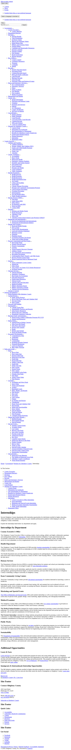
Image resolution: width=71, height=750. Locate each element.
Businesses (15, 339)
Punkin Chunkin (16, 442)
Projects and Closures (18, 327)
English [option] (17, 19)
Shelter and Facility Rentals (16, 417)
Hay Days (15, 437)
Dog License (15, 227)
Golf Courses (16, 397)
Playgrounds (15, 405)
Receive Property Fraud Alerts (20, 257)
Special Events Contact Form (20, 450)
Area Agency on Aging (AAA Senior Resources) (26, 267)
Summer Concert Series (19, 425)
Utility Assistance (17, 171)
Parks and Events (9, 349)
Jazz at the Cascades (18, 432)
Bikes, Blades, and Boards (19, 390)
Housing (10, 209)
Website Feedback (24, 747)
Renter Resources (17, 212)
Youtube (6, 738)
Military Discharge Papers (19, 286)
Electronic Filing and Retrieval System (23, 81)
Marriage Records (17, 78)
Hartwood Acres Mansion (19, 455)
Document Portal (17, 71)
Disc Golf (15, 394)
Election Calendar (17, 50)
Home (2, 463)
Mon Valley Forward (18, 347)
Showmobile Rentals (18, 420)
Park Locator (15, 367)
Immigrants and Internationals (16, 219)
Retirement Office (17, 139)
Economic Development (15, 334)
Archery (14, 387)
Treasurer (14, 63)
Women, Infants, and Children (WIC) (23, 146)
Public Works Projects (18, 297)
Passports (14, 234)
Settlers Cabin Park (17, 362)
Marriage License (17, 232)
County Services (9, 141)
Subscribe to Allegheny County (10, 700)
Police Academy (16, 89)
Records (10, 68)
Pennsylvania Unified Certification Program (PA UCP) (28, 317)
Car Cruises (15, 429)
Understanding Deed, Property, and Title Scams (26, 256)
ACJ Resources (16, 108)
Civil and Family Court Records (21, 119)
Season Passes (16, 369)
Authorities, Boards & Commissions (15, 714)
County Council (16, 60)
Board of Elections (17, 55)
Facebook (7, 735)
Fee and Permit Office (18, 194)
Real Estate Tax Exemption (20, 276)
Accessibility (15, 156)
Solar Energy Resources (19, 311)
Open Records (16, 79)
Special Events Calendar (19, 447)
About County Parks (18, 377)
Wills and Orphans (17, 123)
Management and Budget (15, 96)
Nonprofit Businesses (18, 344)
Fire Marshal (15, 91)
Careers (6, 715)
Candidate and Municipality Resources (23, 48)
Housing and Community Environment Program (26, 188)
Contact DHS (16, 207)
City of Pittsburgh (31, 660)
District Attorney (17, 114)
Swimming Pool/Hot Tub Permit (21, 237)
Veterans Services (13, 271)
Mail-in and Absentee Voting (20, 41)
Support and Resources (18, 319)
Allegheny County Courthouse (21, 459)
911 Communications (18, 84)
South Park (15, 364)
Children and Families (14, 143)
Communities (16, 341)
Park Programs (16, 414)
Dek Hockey (15, 392)
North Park (15, 359)
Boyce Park (15, 352)
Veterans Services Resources (20, 289)
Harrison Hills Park (17, 355)
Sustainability (12, 306)
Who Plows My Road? (18, 326)
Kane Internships (17, 501)
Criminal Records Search (19, 73)
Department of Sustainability (11, 636)
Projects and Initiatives (11, 292)
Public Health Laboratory (19, 196)
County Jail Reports (17, 109)
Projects (6, 722)
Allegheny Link (16, 214)
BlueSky (7, 743)
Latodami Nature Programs (20, 415)
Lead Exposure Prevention (19, 189)
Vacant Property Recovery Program (22, 249)
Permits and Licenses (14, 224)
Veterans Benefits (17, 272)
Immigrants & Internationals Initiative (23, 222)
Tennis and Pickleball (18, 385)
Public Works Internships (19, 506)
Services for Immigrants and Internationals (24, 221)
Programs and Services (18, 104)
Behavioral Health (17, 159)
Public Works (12, 321)
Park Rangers (16, 379)
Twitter (6, 740)
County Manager (17, 31)
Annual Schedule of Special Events (22, 449)
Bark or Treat (16, 444)
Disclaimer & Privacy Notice (9, 747)
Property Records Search (19, 69)
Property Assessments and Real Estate (19, 241)
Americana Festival (17, 435)
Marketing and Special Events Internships (24, 503)
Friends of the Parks (17, 374)
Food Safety (15, 184)
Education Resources (18, 277)
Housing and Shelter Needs (20, 211)
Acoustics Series (16, 427)
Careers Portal (16, 128)
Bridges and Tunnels (18, 331)
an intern (31, 625)
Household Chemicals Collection (21, 314)
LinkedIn (7, 742)
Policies (14, 106)
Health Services (16, 174)
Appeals (14, 247)
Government (9, 463)
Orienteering (15, 402)
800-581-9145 (9, 695)
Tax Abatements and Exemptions (21, 252)
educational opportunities (35, 579)
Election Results (16, 36)
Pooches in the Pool (17, 434)
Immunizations (16, 193)
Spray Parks (15, 384)
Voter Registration (17, 38)
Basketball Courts (17, 389)
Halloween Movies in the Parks (21, 440)
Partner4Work (44, 660)
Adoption (14, 153)
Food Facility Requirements (20, 229)
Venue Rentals (12, 454)
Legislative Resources (18, 61)
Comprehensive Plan (18, 336)
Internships (15, 138)
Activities (11, 380)
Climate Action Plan (18, 307)
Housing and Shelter (18, 168)
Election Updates (17, 51)
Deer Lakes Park (17, 354)
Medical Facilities (17, 284)
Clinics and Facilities (18, 183)
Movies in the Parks (17, 430)
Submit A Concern (13, 291)
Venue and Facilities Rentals (20, 239)
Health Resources (17, 178)
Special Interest (16, 410)
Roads (14, 329)
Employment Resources (19, 279)
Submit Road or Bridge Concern (21, 322)
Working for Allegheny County (17, 126)
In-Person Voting (17, 40)
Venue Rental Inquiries (18, 460)
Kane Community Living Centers (21, 262)
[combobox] (10, 16)
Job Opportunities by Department (21, 131)
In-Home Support (17, 269)
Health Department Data (19, 179)
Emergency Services (18, 86)
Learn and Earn (5, 655)
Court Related (12, 113)
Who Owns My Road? (18, 324)
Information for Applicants (19, 129)
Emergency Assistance (18, 274)
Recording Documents (18, 254)
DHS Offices (16, 203)
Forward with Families (14, 304)
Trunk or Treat (16, 445)
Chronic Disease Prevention (20, 186)
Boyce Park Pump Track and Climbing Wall (25, 299)
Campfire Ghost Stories (19, 439)
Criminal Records (17, 121)
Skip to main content (7, 1)
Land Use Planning (17, 346)
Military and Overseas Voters (20, 45)
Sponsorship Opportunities (19, 452)
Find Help (15, 199)
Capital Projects (12, 296)
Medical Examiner (17, 94)
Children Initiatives (17, 144)
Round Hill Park (16, 360)
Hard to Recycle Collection (20, 312)
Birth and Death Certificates (20, 74)
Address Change (17, 251)
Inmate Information (17, 99)
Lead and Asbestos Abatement (20, 231)
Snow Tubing (16, 409)
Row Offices (12, 58)
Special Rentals (16, 422)
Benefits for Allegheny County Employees (24, 133)
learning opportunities (43, 547)
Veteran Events (16, 281)
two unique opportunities (51, 604)
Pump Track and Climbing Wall (21, 404)
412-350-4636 (5, 697)
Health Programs (17, 176)
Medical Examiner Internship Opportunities (24, 505)
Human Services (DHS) (15, 198)
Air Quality (15, 181)
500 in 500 (15, 216)
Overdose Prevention (18, 191)
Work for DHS (16, 206)
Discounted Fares (17, 164)
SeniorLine (15, 264)
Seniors (10, 261)
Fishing (14, 399)
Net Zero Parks (16, 301)
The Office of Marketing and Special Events (14, 595)
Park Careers (15, 370)
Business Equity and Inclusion (17, 316)
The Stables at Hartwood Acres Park (22, 457)
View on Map (5, 692)
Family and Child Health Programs (22, 148)
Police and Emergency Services (17, 83)
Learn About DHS (17, 201)
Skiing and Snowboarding (19, 407)
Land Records (16, 76)
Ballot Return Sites (17, 43)
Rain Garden (15, 302)
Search (3, 25)
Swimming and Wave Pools (20, 382)
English (17, 13)
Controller (15, 64)
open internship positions (40, 566)
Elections (10, 35)
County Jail (11, 98)
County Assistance (13, 154)
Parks (9, 350)
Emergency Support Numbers (20, 161)
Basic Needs (15, 158)
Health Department (13, 173)
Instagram (7, 737)
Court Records (16, 118)
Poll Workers (15, 53)
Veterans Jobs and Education (20, 282)
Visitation (14, 103)
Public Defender (16, 116)
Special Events (12, 424)
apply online (14, 662)
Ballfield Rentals (17, 419)
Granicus (29, 748)
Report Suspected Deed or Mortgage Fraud (24, 259)
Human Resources (17, 136)
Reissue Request (16, 56)
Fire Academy (16, 93)
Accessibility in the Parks (19, 372)
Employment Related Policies (20, 134)
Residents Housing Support (20, 342)
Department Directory (14, 33)
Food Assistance (16, 166)
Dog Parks (15, 395)
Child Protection (16, 149)
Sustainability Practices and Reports (22, 309)
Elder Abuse (15, 266)
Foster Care (15, 151)
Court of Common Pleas (19, 124)
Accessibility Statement (37, 747)
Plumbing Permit (17, 236)
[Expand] (13, 28)
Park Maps (15, 375)
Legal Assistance (17, 169)
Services (6, 724)
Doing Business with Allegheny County (19, 294)
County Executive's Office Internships (23, 500)
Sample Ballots (16, 46)
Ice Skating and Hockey (19, 400)
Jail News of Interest (18, 111)
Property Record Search (19, 244)
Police (13, 88)
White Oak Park (16, 365)
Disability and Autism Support (20, 163)
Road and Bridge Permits (19, 226)
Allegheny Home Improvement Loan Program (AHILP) (28, 217)
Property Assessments (18, 246)
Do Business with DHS (19, 204)
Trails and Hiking (17, 412)
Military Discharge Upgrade (20, 287)
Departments (8, 717)
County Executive (13, 30)
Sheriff (14, 66)
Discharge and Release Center (20, 101)
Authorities (15, 337)
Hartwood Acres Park (18, 357)
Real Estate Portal (17, 242)
